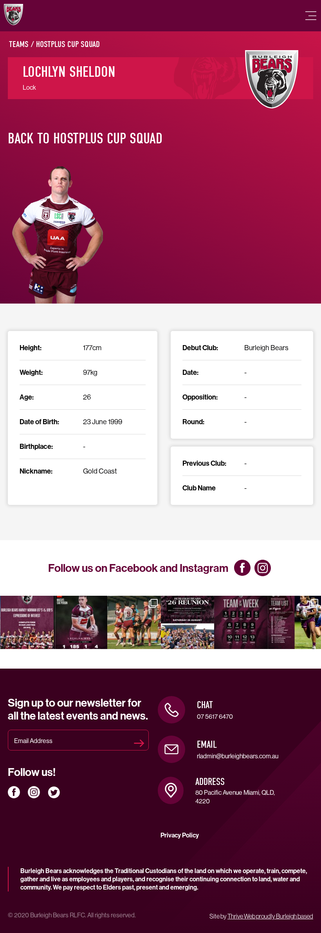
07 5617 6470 (215, 716)
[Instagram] (46, 642)
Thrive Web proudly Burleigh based (270, 916)
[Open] (27, 622)
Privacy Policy (179, 835)
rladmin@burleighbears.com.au (237, 756)
